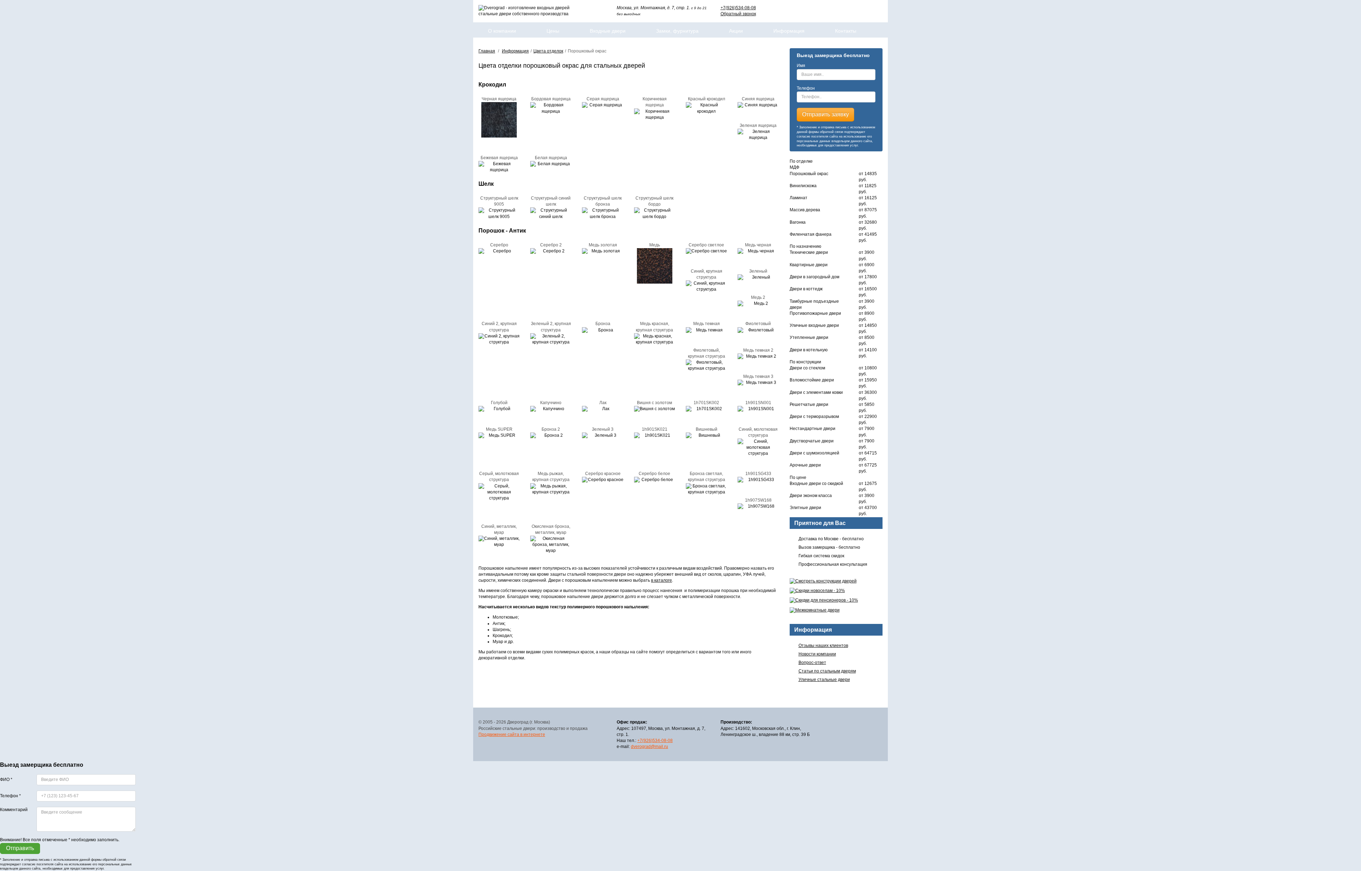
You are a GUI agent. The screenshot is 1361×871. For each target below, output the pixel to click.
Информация (789, 31)
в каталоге (661, 580)
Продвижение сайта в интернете (511, 734)
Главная (486, 51)
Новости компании (817, 654)
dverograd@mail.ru (649, 746)
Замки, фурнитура (677, 31)
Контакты (845, 31)
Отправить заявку (825, 114)
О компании (502, 31)
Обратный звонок (738, 13)
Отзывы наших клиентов (823, 645)
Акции (736, 31)
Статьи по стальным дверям (827, 671)
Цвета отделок (548, 51)
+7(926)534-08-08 (738, 7)
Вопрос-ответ (812, 662)
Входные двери (608, 31)
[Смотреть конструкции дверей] (836, 581)
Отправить (20, 848)
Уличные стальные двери (824, 679)
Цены (553, 31)
